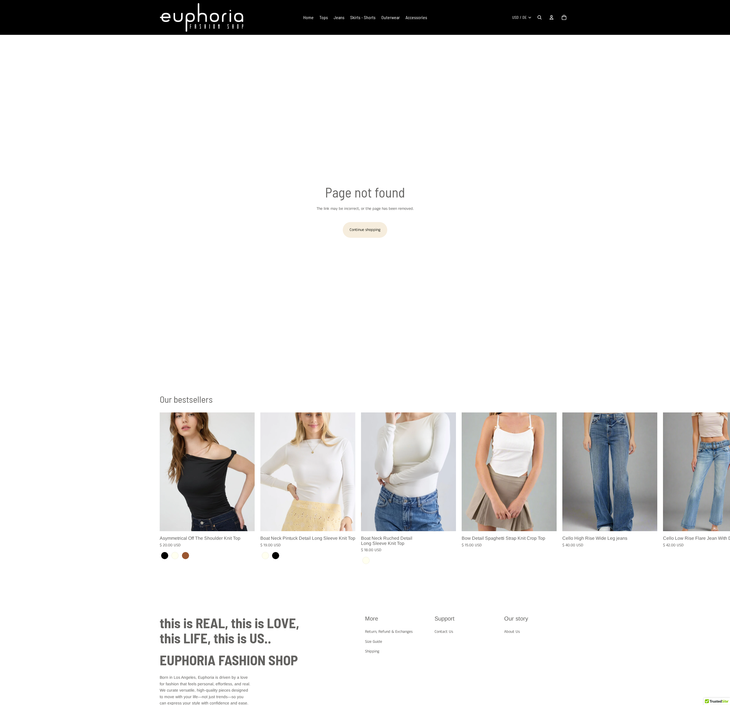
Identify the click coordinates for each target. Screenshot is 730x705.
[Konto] (551, 17)
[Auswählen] (246, 522)
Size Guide (373, 641)
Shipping (372, 651)
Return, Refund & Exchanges (389, 631)
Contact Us (444, 631)
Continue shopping (365, 230)
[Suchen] (539, 17)
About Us (512, 631)
